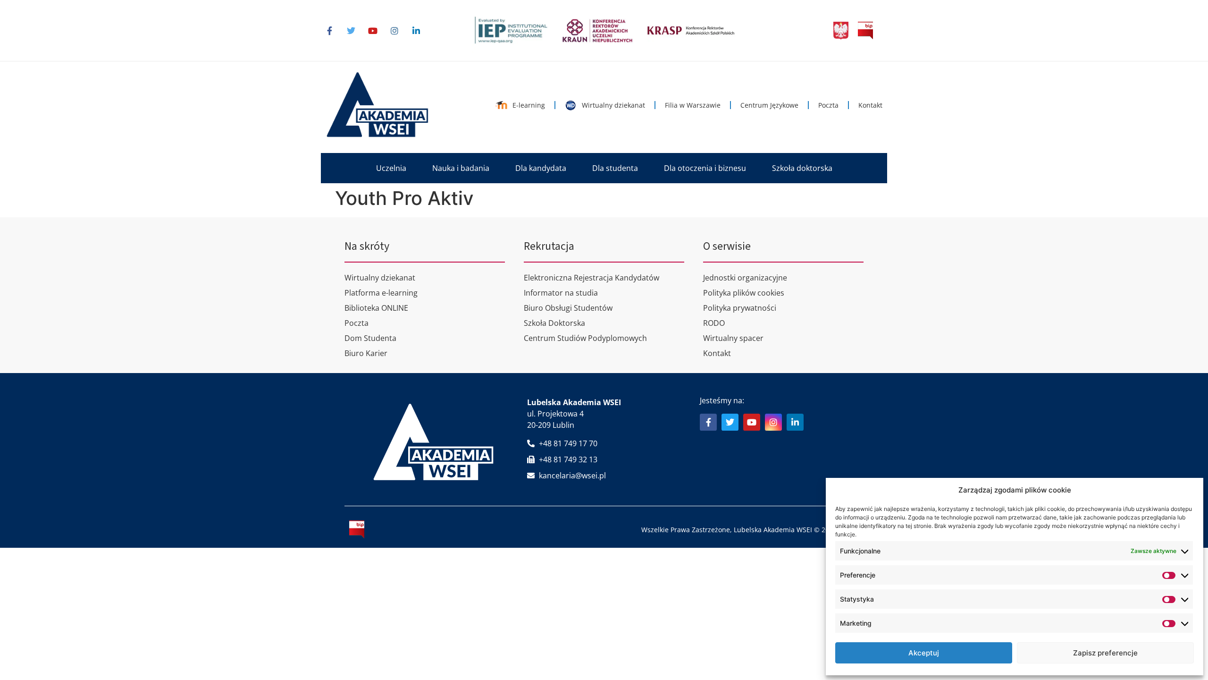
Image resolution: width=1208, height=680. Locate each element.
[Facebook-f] (329, 30)
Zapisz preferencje (1105, 652)
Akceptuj (923, 652)
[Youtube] (372, 30)
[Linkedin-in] (416, 30)
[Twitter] (351, 30)
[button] (391, 168)
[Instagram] (394, 30)
